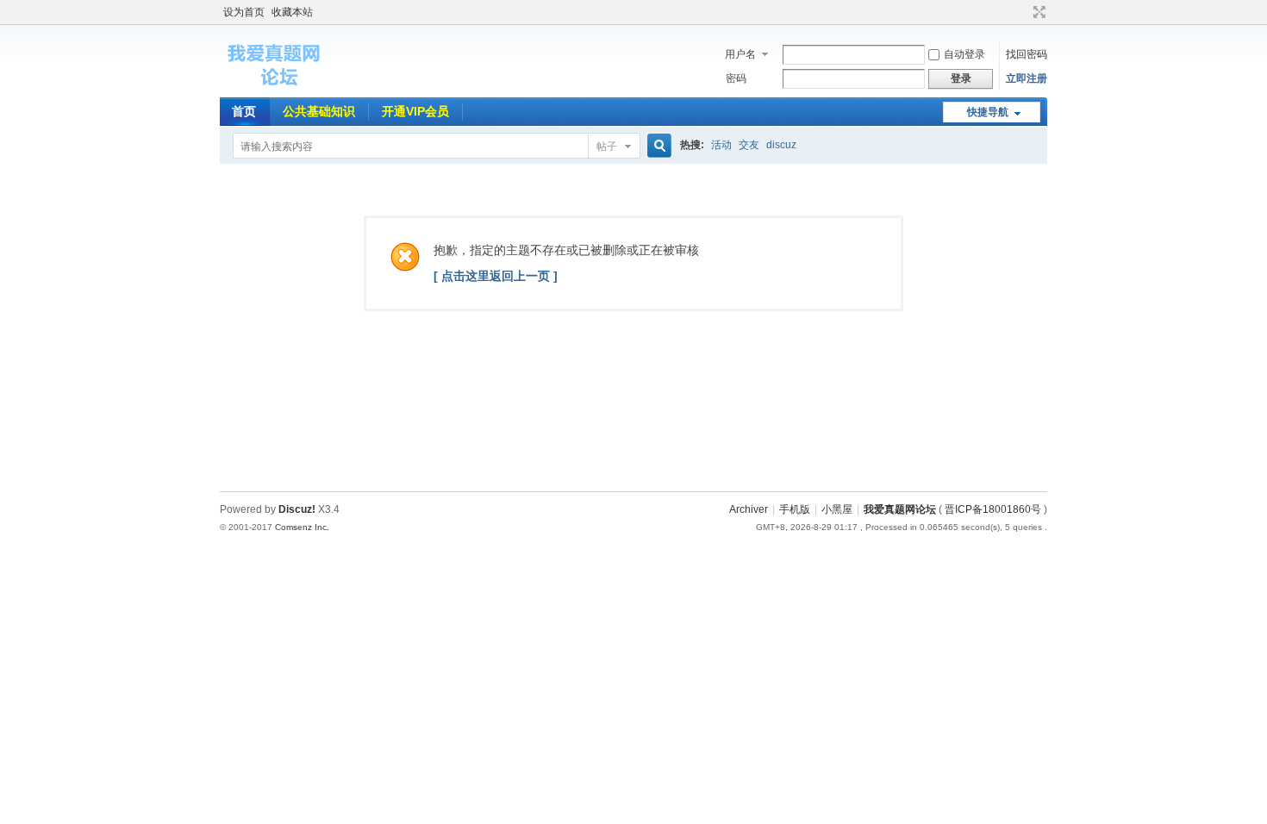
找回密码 (1026, 54)
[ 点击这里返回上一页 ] (496, 276)
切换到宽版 (1037, 12)
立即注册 (1026, 78)
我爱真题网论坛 (900, 509)
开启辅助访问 (1023, 12)
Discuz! (296, 509)
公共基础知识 (319, 111)
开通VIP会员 (415, 111)
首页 (244, 111)
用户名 (740, 54)
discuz (781, 145)
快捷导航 (987, 112)
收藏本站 (292, 12)
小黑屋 (836, 509)
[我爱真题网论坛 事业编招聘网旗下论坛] (275, 87)
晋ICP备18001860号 (993, 509)
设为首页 (244, 12)
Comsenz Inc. (302, 527)
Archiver (748, 509)
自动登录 (964, 54)
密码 (736, 78)
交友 (749, 145)
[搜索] (656, 146)
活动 (721, 145)
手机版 (794, 509)
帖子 (606, 146)
